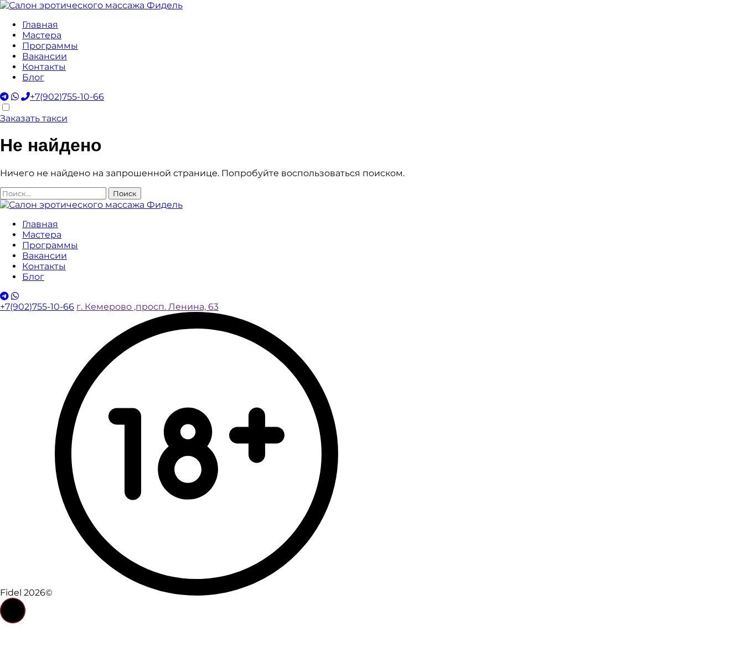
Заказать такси (34, 118)
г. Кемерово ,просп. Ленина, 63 (147, 306)
